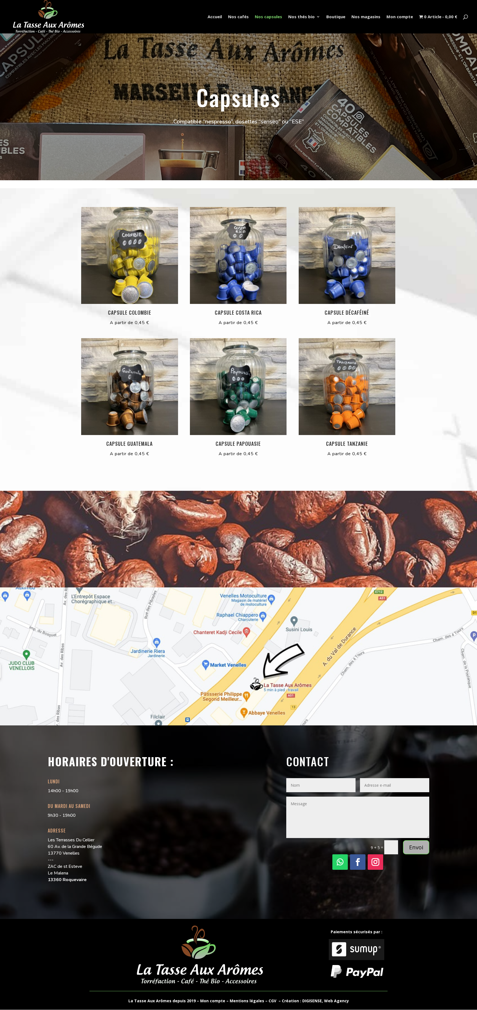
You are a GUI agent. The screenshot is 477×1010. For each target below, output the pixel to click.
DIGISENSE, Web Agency (325, 1000)
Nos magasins (365, 17)
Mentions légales (247, 1000)
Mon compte (399, 17)
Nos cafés (238, 17)
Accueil (215, 17)
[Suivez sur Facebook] (357, 862)
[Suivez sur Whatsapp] (340, 862)
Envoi (416, 847)
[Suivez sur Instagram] (375, 862)
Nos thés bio (301, 17)
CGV (272, 1000)
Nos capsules (268, 17)
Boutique (335, 17)
